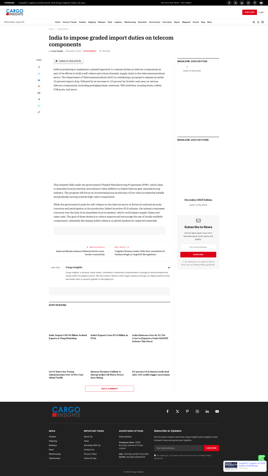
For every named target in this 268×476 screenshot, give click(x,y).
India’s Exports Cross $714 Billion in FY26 (109, 337)
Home (57, 22)
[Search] (253, 22)
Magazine (186, 22)
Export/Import (89, 51)
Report (177, 22)
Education (142, 22)
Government (154, 22)
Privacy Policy (199, 265)
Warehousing (130, 22)
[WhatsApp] (39, 105)
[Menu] (262, 22)
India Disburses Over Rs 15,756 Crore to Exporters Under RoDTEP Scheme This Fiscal (150, 338)
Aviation (82, 22)
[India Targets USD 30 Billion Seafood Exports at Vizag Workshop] (68, 321)
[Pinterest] (39, 86)
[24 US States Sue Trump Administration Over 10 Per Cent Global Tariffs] (68, 357)
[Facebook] (39, 67)
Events (196, 22)
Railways (102, 22)
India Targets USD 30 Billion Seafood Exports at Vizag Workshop (68, 337)
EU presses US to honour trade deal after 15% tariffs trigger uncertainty (151, 373)
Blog (203, 22)
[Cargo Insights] (14, 12)
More (209, 22)
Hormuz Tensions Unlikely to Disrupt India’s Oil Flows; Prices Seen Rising (107, 374)
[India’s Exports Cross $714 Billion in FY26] (110, 321)
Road (110, 22)
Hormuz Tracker (70, 22)
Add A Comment (109, 389)
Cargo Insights (57, 51)
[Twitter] (39, 73)
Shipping (92, 22)
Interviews (167, 22)
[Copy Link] (39, 112)
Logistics (118, 22)
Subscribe (250, 12)
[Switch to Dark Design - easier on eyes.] (258, 22)
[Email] (39, 92)
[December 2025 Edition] (198, 173)
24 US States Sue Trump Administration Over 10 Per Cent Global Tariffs (66, 374)
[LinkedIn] (39, 80)
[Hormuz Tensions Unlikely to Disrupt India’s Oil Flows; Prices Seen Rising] (110, 357)
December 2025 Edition (198, 199)
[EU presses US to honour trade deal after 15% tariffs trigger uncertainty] (151, 357)
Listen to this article (70, 60)
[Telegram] (39, 99)
